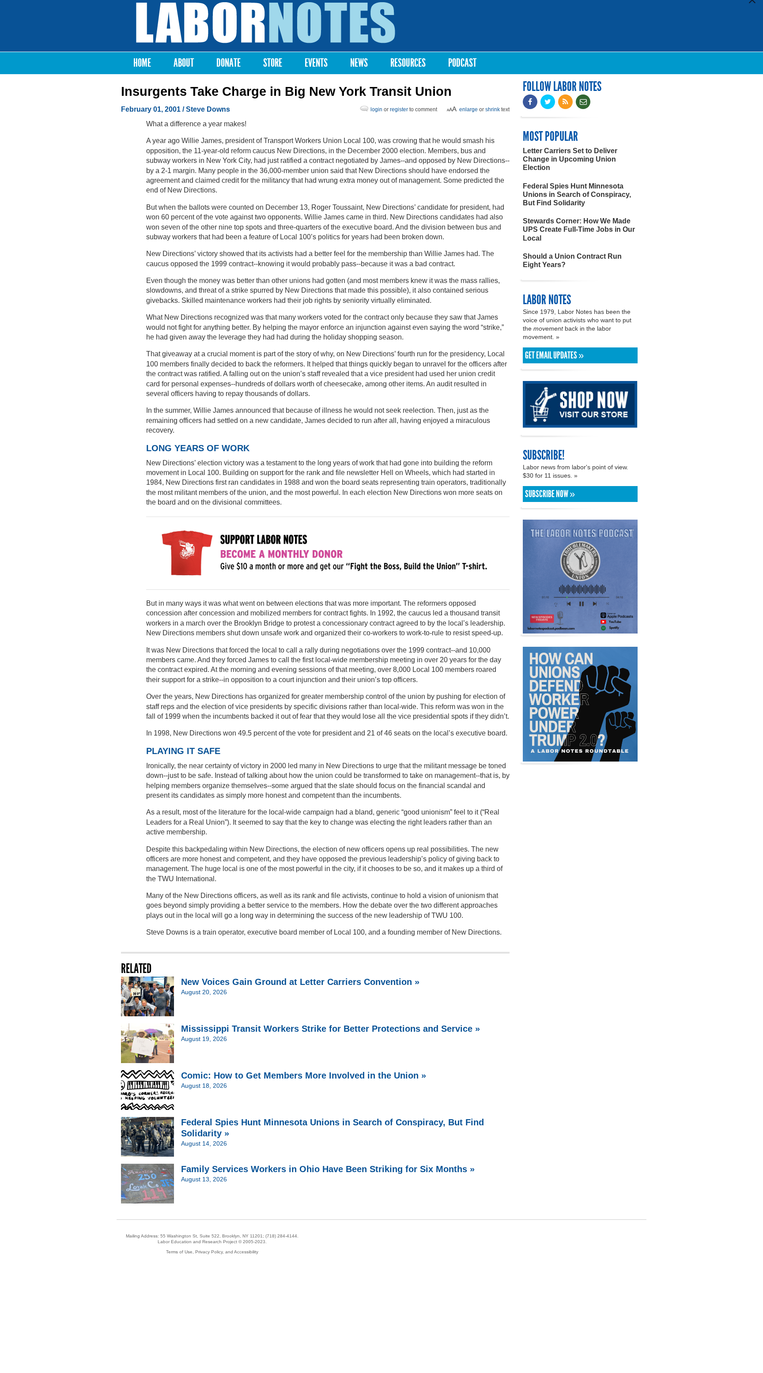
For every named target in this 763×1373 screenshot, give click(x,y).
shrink (492, 109)
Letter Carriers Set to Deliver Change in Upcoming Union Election (570, 159)
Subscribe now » (550, 494)
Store (272, 63)
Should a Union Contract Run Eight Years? (572, 260)
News (359, 63)
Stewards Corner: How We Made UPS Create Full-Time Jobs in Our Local (579, 229)
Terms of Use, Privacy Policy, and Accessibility (212, 1251)
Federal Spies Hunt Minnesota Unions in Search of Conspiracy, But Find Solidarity (577, 194)
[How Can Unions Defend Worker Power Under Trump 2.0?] (580, 757)
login (376, 109)
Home (142, 63)
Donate (228, 63)
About (184, 63)
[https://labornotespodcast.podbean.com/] (580, 629)
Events (316, 63)
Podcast (462, 63)
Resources (408, 63)
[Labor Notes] (265, 22)
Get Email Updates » (554, 355)
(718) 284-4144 (281, 1235)
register (399, 109)
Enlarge (468, 109)
